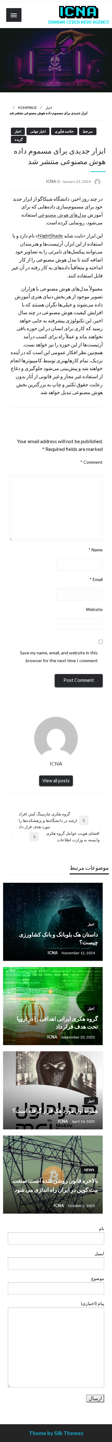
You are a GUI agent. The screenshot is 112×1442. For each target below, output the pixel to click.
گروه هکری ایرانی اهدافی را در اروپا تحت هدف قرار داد (57, 1022)
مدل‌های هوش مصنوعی (62, 215)
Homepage (27, 107)
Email (96, 579)
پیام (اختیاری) (92, 1303)
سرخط (88, 131)
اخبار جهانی (38, 131)
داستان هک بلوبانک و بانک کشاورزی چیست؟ (58, 938)
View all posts (56, 780)
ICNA (51, 181)
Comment (91, 462)
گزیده (19, 139)
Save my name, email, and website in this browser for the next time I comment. (59, 656)
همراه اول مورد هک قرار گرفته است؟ (55, 1110)
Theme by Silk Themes (56, 1433)
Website (94, 609)
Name (95, 549)
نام (101, 1228)
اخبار (48, 107)
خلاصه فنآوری (64, 131)
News (89, 1170)
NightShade (50, 235)
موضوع (97, 1278)
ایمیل (99, 1253)
